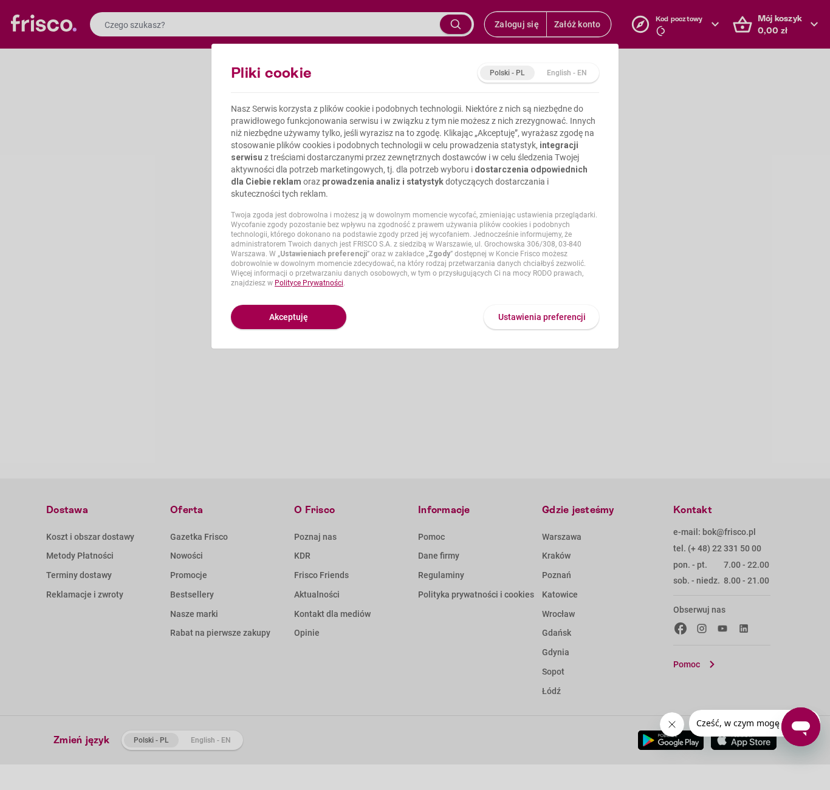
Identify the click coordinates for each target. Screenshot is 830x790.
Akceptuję (288, 317)
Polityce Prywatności (309, 283)
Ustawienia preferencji (542, 317)
